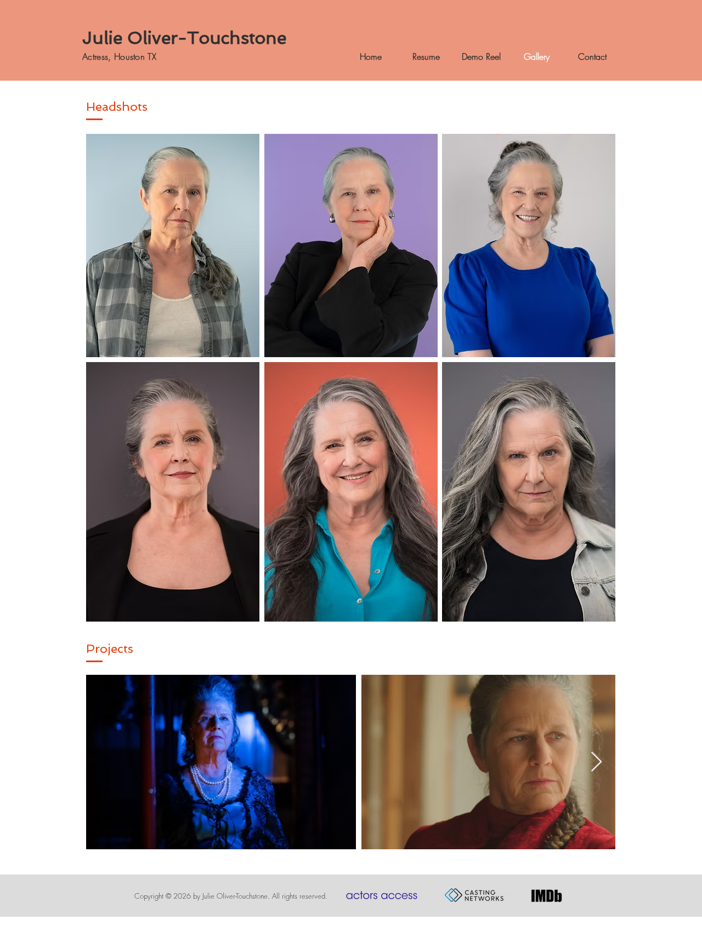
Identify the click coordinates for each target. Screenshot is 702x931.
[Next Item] (596, 762)
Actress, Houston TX (119, 56)
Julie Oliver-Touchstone (184, 37)
